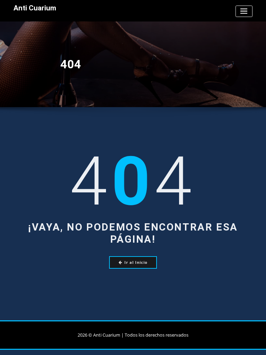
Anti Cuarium (35, 8)
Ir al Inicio (136, 262)
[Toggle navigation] (244, 11)
